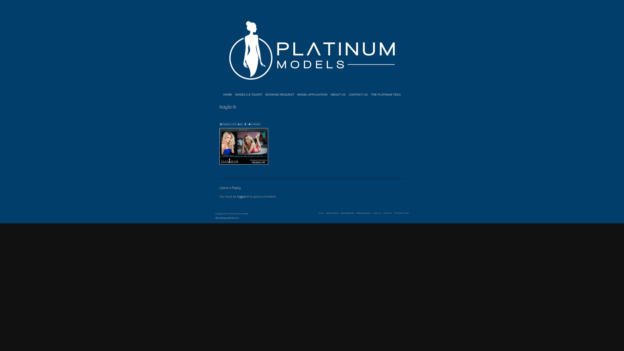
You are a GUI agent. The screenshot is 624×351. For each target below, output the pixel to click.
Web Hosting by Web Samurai (227, 218)
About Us (338, 94)
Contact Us (358, 94)
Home (227, 94)
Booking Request (280, 94)
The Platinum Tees (386, 94)
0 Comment (255, 124)
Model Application (312, 94)
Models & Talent (248, 94)
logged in (243, 196)
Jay (241, 124)
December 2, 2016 (229, 124)
